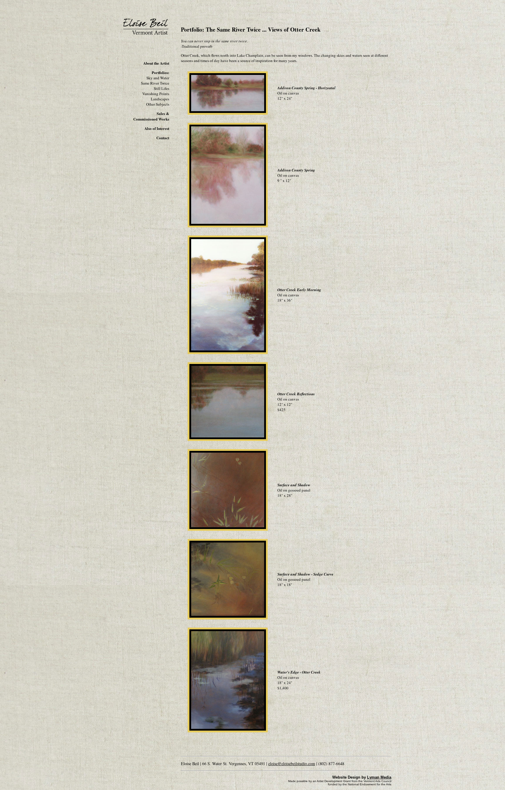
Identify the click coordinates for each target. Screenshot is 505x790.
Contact (162, 137)
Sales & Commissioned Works (151, 116)
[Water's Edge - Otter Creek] (228, 731)
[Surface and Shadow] (228, 530)
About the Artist (156, 63)
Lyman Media (379, 777)
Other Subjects (157, 104)
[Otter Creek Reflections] (228, 440)
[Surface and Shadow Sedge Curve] (228, 618)
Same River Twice (155, 83)
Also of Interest (156, 128)
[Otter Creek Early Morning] (228, 353)
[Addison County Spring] (228, 226)
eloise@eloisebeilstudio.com (291, 763)
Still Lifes (161, 88)
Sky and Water (157, 77)
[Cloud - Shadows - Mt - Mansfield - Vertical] (228, 114)
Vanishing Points (155, 93)
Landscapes (160, 99)
